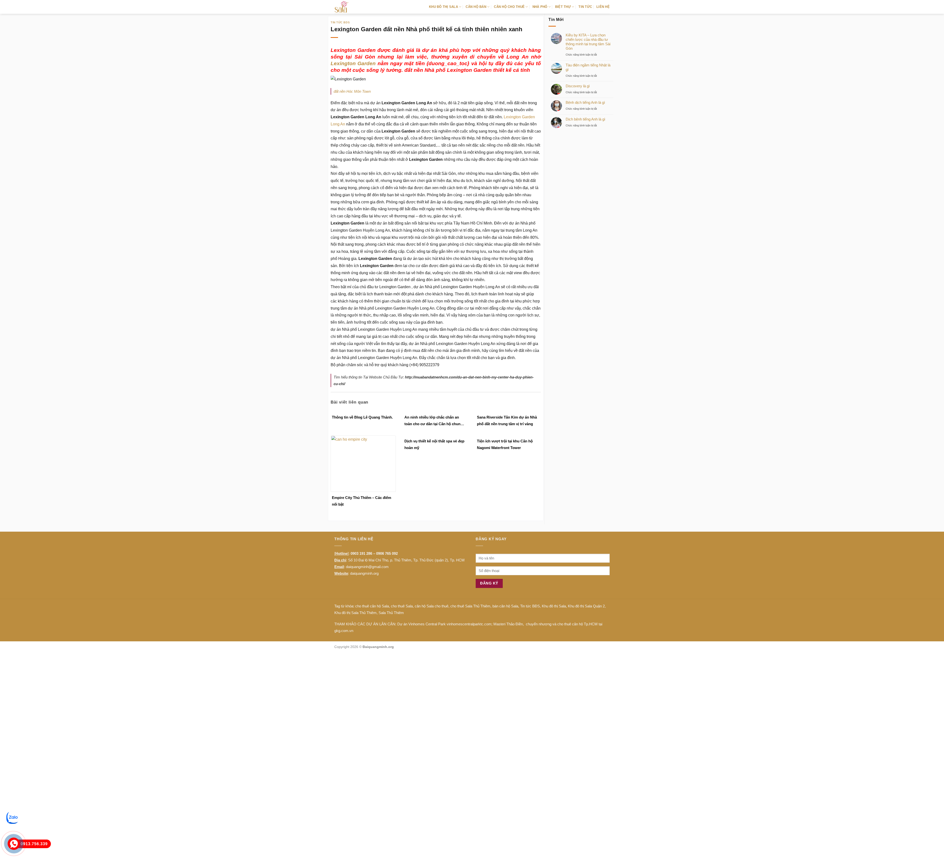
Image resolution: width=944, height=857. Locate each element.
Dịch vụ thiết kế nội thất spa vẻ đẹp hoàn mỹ (434, 444)
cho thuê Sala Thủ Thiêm (470, 606)
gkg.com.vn (343, 631)
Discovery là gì (578, 86)
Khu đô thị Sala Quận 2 (586, 606)
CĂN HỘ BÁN (476, 7)
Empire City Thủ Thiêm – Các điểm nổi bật (361, 501)
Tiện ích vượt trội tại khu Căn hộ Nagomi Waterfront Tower (505, 444)
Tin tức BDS (340, 22)
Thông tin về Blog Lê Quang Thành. (362, 417)
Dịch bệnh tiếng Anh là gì (585, 119)
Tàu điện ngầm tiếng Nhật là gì (588, 67)
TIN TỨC (585, 7)
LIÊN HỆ (603, 7)
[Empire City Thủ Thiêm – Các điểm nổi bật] (363, 463)
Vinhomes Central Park (427, 624)
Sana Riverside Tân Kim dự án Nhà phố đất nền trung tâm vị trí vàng (507, 420)
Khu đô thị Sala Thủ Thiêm (355, 613)
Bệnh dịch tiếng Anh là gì (585, 102)
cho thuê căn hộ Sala (372, 606)
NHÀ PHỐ (539, 7)
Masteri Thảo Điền (508, 624)
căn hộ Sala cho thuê (431, 606)
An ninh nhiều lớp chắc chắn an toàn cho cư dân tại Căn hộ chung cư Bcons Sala (433, 421)
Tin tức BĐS (530, 606)
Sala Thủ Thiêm (391, 613)
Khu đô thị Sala (554, 606)
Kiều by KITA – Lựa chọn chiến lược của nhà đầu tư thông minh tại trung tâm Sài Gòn (588, 41)
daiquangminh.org (364, 573)
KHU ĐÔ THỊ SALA (443, 7)
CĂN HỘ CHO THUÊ (509, 7)
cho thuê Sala (402, 606)
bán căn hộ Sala (505, 606)
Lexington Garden (353, 63)
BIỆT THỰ (563, 7)
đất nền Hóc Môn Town (352, 91)
